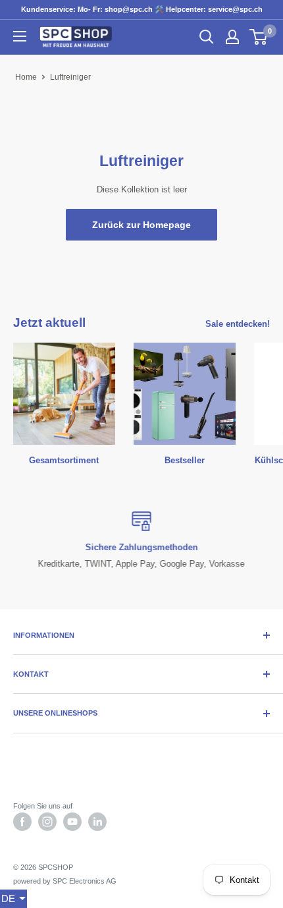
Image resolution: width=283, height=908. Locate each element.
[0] (259, 37)
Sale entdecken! (237, 324)
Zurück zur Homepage (141, 224)
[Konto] (232, 37)
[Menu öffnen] (19, 36)
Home (26, 77)
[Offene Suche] (206, 37)
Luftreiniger (70, 77)
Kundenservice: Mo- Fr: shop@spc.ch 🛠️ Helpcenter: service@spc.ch (142, 9)
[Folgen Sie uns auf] (22, 821)
